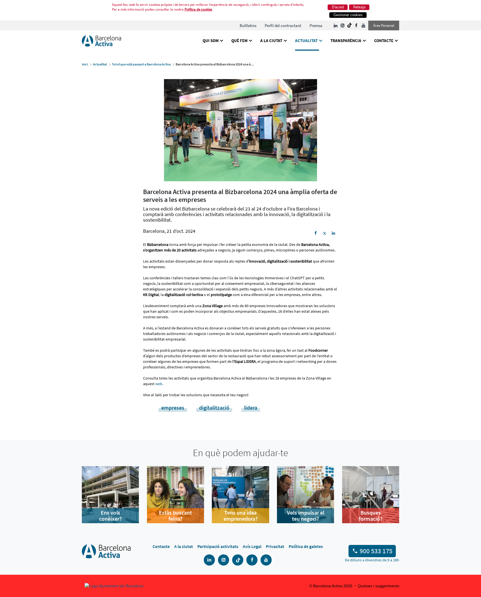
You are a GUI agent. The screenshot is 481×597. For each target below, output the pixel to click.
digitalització (214, 407)
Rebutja (359, 7)
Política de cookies (198, 9)
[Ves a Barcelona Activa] (101, 40)
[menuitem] (248, 25)
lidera (250, 407)
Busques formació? (370, 516)
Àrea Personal (383, 25)
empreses (172, 407)
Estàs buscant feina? (175, 516)
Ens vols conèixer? (110, 516)
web (158, 383)
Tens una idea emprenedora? (241, 516)
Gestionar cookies (348, 15)
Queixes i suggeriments (378, 586)
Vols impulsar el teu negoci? (305, 516)
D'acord (338, 7)
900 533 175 (376, 551)
